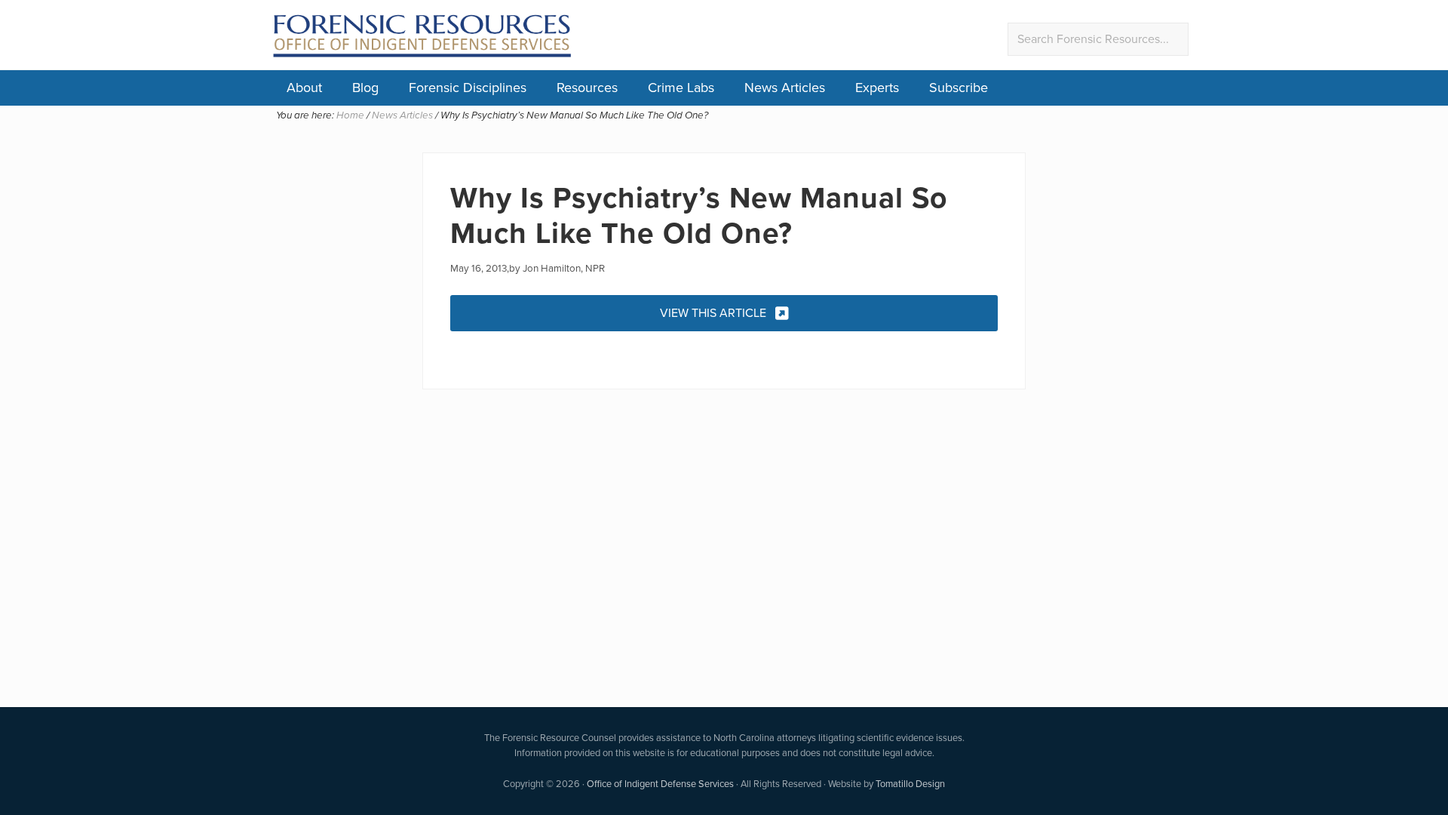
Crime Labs (681, 87)
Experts (877, 87)
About (304, 87)
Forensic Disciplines (467, 87)
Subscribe (958, 87)
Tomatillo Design (910, 784)
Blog (365, 87)
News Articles (784, 87)
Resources (587, 87)
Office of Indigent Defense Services (660, 784)
